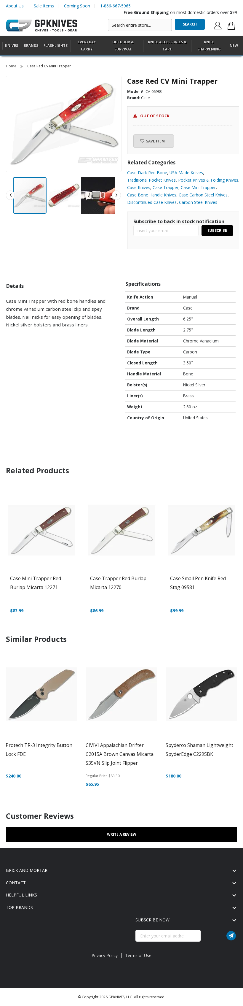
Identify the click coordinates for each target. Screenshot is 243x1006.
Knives (11, 45)
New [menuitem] (234, 45)
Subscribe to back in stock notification (178, 221)
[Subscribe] (231, 935)
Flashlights (56, 45)
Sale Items (44, 6)
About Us (15, 6)
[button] (64, 195)
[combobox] (140, 25)
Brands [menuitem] (31, 45)
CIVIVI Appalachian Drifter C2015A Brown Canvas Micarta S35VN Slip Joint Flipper (120, 754)
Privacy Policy (105, 955)
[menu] (121, 46)
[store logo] (41, 26)
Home (11, 66)
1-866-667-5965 (115, 6)
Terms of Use (138, 955)
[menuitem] (11, 45)
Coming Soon (77, 6)
